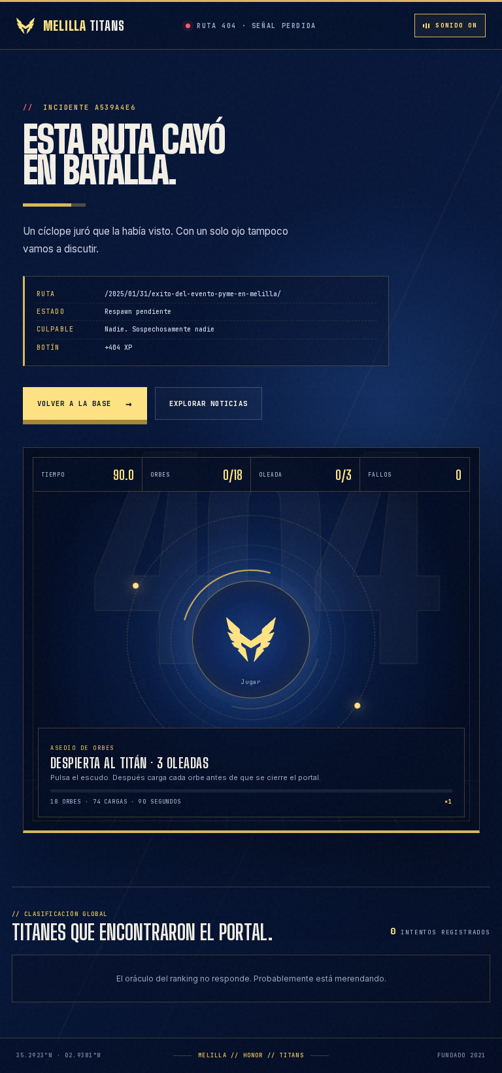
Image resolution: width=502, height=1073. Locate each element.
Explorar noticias (208, 403)
